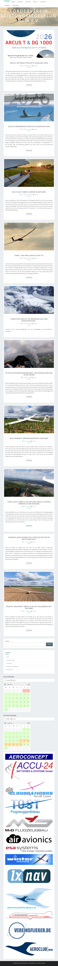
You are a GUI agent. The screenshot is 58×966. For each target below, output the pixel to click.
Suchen (7, 641)
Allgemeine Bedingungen (12, 666)
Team (7, 657)
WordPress (33, 963)
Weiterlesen (29, 85)
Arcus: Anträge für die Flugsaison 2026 (29, 63)
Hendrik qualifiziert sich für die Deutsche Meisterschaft (29, 538)
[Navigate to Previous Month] (5, 684)
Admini (36, 65)
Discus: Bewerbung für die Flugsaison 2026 (29, 126)
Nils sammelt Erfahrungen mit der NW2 (29, 438)
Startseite (7, 1)
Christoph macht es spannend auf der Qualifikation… (29, 320)
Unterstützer (15, 5)
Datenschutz (9, 669)
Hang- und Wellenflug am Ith (29, 255)
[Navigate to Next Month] (29, 684)
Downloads (7, 5)
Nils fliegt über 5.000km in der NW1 (29, 192)
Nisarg (43, 963)
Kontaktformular (10, 660)
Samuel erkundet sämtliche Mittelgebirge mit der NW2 (29, 607)
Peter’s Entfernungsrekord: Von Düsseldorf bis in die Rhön (29, 374)
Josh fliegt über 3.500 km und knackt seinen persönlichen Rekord (29, 503)
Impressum (9, 663)
